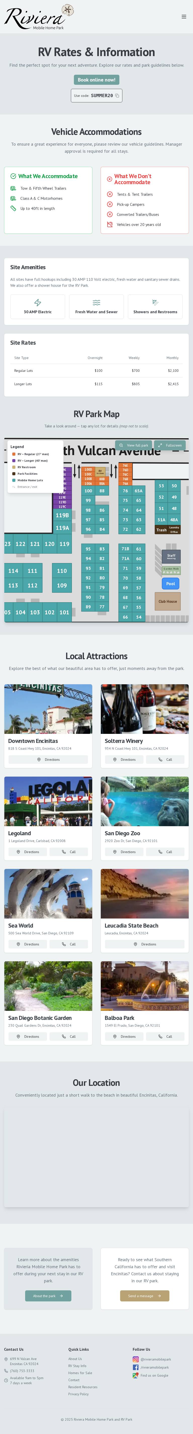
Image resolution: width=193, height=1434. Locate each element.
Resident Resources (83, 1387)
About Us (75, 1359)
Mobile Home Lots (30, 480)
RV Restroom (27, 467)
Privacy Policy (78, 1394)
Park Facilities (27, 473)
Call (169, 759)
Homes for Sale (80, 1373)
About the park (44, 1296)
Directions (52, 759)
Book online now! (96, 79)
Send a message (140, 1296)
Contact (73, 1380)
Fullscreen (174, 445)
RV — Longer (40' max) (32, 460)
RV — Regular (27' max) (33, 454)
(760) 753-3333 (22, 1371)
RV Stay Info (77, 1366)
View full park (137, 445)
